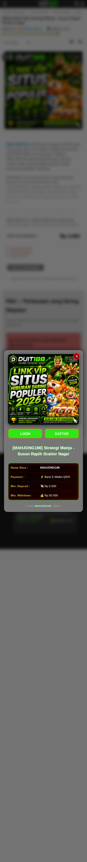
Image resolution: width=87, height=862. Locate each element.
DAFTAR (62, 434)
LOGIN (25, 434)
